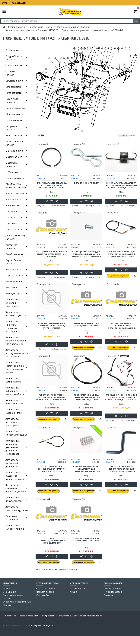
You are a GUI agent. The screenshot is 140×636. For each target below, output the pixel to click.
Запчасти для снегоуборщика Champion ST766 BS (31, 30)
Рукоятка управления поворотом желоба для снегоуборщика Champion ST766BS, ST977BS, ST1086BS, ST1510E (121, 468)
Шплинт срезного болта (86, 183)
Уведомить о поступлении (118, 276)
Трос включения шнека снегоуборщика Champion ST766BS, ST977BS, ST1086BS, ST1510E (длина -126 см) (86, 397)
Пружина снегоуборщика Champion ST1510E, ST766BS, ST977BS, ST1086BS (51, 325)
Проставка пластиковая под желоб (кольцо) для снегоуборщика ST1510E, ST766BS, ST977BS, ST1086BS (52, 185)
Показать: (124, 135)
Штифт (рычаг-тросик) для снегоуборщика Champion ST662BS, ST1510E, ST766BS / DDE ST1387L (86, 254)
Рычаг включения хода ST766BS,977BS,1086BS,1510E (86, 324)
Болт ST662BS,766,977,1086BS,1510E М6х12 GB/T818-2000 (51, 540)
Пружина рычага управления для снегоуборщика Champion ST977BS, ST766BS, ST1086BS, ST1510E (121, 185)
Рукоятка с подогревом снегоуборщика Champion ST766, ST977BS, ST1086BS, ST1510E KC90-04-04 (51, 397)
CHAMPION (41, 178)
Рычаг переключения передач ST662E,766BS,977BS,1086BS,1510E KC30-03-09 (51, 254)
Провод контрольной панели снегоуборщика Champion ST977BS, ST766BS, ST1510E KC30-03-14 (121, 397)
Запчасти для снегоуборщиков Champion (68, 26)
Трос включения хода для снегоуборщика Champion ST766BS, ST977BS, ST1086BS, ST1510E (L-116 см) (121, 254)
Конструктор (12, 625)
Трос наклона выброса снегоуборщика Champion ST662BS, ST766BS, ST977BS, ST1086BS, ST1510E (51, 468)
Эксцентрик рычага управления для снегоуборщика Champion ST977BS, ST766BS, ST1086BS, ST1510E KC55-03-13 (121, 325)
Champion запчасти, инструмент (25, 26)
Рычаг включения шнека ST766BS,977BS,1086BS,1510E (86, 539)
